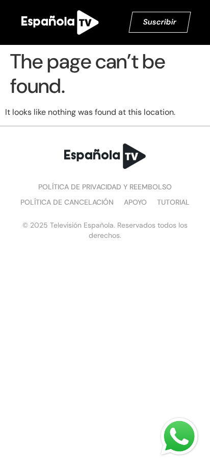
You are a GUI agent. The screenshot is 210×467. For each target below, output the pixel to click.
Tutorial (173, 202)
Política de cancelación (67, 202)
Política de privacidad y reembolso (105, 186)
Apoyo (135, 202)
